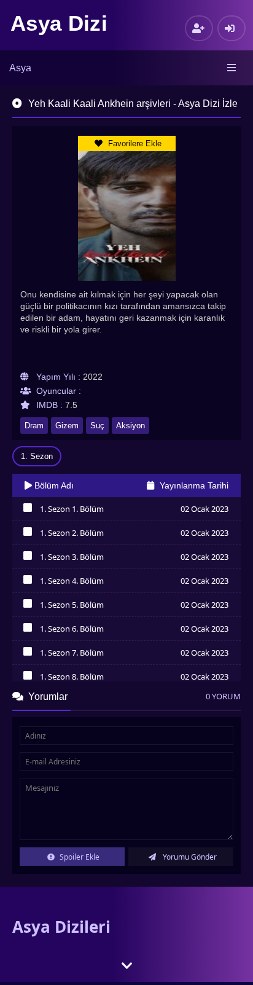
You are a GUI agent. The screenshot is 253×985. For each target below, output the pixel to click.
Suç (97, 425)
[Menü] (232, 68)
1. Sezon (37, 456)
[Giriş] (231, 28)
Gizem (67, 425)
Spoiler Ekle (78, 857)
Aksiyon (130, 425)
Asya (20, 68)
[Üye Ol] (199, 28)
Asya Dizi (58, 23)
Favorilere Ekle (134, 143)
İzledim (27, 511)
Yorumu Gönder (189, 857)
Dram (34, 425)
